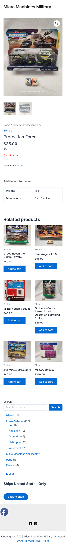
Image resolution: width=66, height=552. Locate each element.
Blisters (16, 125)
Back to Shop (16, 496)
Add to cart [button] (14, 268)
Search (8, 401)
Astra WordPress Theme (34, 540)
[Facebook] (30, 523)
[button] (57, 23)
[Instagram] (35, 523)
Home (7, 125)
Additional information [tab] (18, 181)
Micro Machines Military (27, 6)
